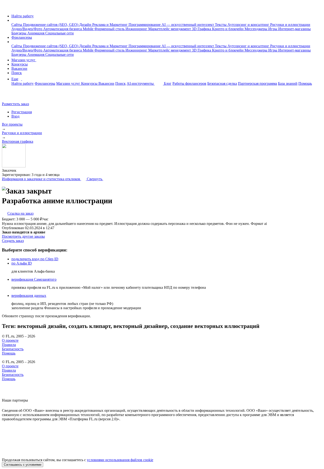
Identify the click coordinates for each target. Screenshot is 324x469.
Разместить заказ (15, 104)
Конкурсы (19, 64)
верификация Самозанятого (33, 279)
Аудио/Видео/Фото (27, 29)
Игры (273, 29)
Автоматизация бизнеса (63, 29)
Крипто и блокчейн (228, 29)
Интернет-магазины (294, 29)
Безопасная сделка (222, 83)
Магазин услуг (23, 60)
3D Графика (202, 29)
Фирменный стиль (109, 29)
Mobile (88, 29)
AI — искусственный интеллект (188, 25)
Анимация (36, 33)
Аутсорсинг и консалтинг (248, 25)
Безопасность (12, 349)
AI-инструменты (141, 83)
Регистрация (21, 112)
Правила (9, 345)
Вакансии (19, 68)
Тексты (221, 25)
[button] (12, 20)
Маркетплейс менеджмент (170, 29)
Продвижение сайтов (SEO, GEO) (51, 25)
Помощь (305, 83)
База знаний (287, 83)
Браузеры (19, 33)
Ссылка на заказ (20, 213)
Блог (167, 83)
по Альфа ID (21, 263)
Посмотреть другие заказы (23, 236)
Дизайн (85, 25)
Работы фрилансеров (189, 83)
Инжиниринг (136, 29)
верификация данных (28, 296)
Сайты (17, 25)
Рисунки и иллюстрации (290, 25)
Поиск (16, 73)
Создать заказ (13, 241)
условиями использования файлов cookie (120, 460)
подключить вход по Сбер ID (34, 259)
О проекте (10, 340)
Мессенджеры (256, 29)
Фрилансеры (21, 37)
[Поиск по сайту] (15, 96)
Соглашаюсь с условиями (22, 464)
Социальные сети (59, 33)
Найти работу (22, 16)
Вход (15, 116)
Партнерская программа (257, 83)
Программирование (145, 25)
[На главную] (6, 8)
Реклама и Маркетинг (110, 25)
